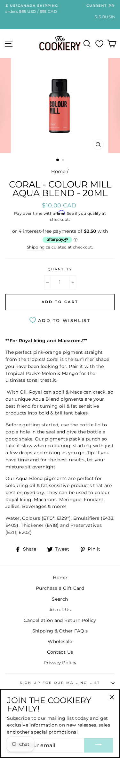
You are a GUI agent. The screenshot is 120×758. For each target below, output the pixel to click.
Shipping (36, 247)
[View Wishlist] (99, 44)
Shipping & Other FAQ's (60, 630)
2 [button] (63, 160)
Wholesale (60, 641)
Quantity (60, 269)
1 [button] (58, 160)
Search (60, 599)
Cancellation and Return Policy (60, 620)
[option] (60, 105)
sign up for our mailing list (60, 683)
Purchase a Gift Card (60, 588)
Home (58, 171)
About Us (60, 609)
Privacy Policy (60, 662)
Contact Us (60, 652)
